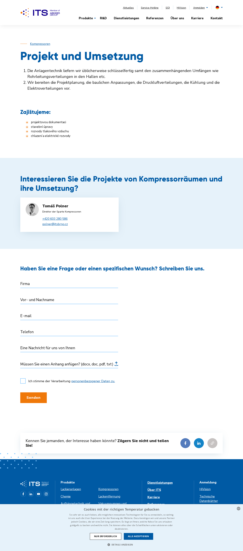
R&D (103, 18)
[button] (121, 544)
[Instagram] (46, 494)
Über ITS (154, 490)
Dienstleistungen (126, 18)
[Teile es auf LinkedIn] (199, 443)
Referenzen (154, 18)
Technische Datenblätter (208, 498)
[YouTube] (38, 494)
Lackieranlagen (71, 489)
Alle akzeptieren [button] (138, 536)
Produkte (86, 18)
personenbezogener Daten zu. (93, 381)
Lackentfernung (109, 496)
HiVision (181, 7)
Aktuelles (128, 7)
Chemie (66, 496)
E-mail (25, 315)
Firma (25, 283)
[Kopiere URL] (212, 443)
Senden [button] (34, 397)
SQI (168, 7)
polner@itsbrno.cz (55, 224)
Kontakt (217, 18)
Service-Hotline (150, 7)
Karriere (197, 18)
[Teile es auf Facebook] (185, 443)
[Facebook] (23, 494)
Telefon (27, 331)
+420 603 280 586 (55, 219)
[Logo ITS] (40, 12)
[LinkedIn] (31, 494)
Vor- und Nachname (37, 299)
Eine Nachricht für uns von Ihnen (47, 347)
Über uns (177, 18)
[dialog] (121, 527)
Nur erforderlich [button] (105, 536)
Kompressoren (40, 44)
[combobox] (238, 508)
